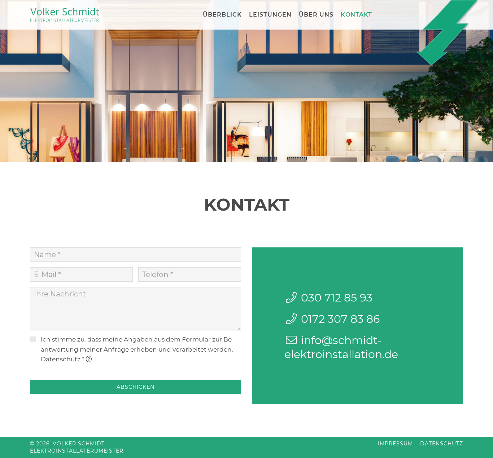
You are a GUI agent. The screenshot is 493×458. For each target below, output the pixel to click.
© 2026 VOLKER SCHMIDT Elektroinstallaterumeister (76, 447)
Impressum (395, 443)
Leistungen (270, 14)
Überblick (222, 14)
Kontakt (356, 14)
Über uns (316, 14)
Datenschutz (60, 359)
